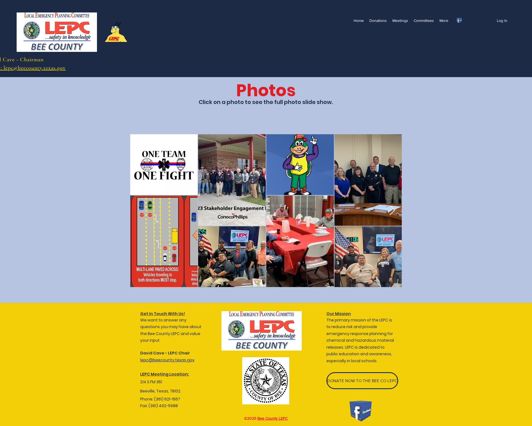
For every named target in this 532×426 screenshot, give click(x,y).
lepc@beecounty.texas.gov (167, 360)
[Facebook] (459, 20)
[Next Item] (392, 210)
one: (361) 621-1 (159, 399)
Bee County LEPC (272, 418)
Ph (142, 399)
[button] (400, 20)
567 (176, 399)
